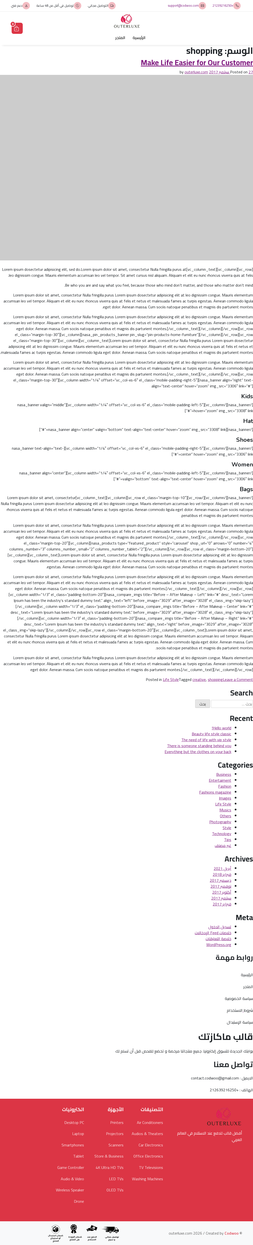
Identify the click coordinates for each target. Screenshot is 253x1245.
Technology (221, 833)
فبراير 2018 (222, 874)
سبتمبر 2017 (221, 898)
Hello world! (221, 728)
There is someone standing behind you (199, 745)
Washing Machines (147, 1178)
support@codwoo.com (183, 5)
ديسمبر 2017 (220, 880)
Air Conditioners (150, 1122)
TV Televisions (151, 1167)
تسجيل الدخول (219, 926)
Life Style (171, 679)
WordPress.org (218, 944)
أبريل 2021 (222, 868)
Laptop (78, 1133)
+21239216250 (222, 5)
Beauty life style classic (211, 734)
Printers (117, 1122)
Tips (227, 839)
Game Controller (70, 1167)
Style (227, 827)
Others (225, 816)
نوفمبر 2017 (221, 886)
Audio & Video (72, 1178)
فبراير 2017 (222, 904)
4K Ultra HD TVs (110, 1167)
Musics (225, 810)
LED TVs (116, 1178)
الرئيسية (139, 37)
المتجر (120, 37)
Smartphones (73, 1145)
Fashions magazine (215, 792)
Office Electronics (148, 1156)
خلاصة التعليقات (218, 938)
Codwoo (232, 1233)
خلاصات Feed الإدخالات (213, 932)
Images (225, 798)
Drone (79, 1201)
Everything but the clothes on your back (198, 751)
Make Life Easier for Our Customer (197, 62)
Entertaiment (220, 780)
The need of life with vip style (206, 739)
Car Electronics (151, 1145)
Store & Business (109, 1156)
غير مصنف (223, 845)
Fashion (224, 786)
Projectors (115, 1133)
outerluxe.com (196, 72)
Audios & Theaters (147, 1133)
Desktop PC (74, 1122)
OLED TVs (115, 1190)
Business (223, 774)
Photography (220, 821)
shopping (215, 679)
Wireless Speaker (70, 1190)
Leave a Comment (238, 679)
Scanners (116, 1145)
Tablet (78, 1156)
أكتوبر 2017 (221, 892)
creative (199, 679)
